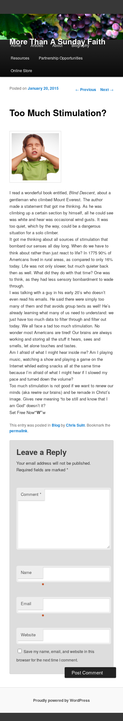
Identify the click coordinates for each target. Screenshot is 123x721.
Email (32, 605)
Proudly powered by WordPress (61, 700)
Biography (80, 45)
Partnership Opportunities (61, 57)
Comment (31, 494)
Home (16, 45)
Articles (37, 45)
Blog (56, 425)
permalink (18, 431)
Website (28, 635)
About (57, 45)
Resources (20, 57)
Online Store (21, 70)
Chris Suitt (75, 425)
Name (32, 573)
